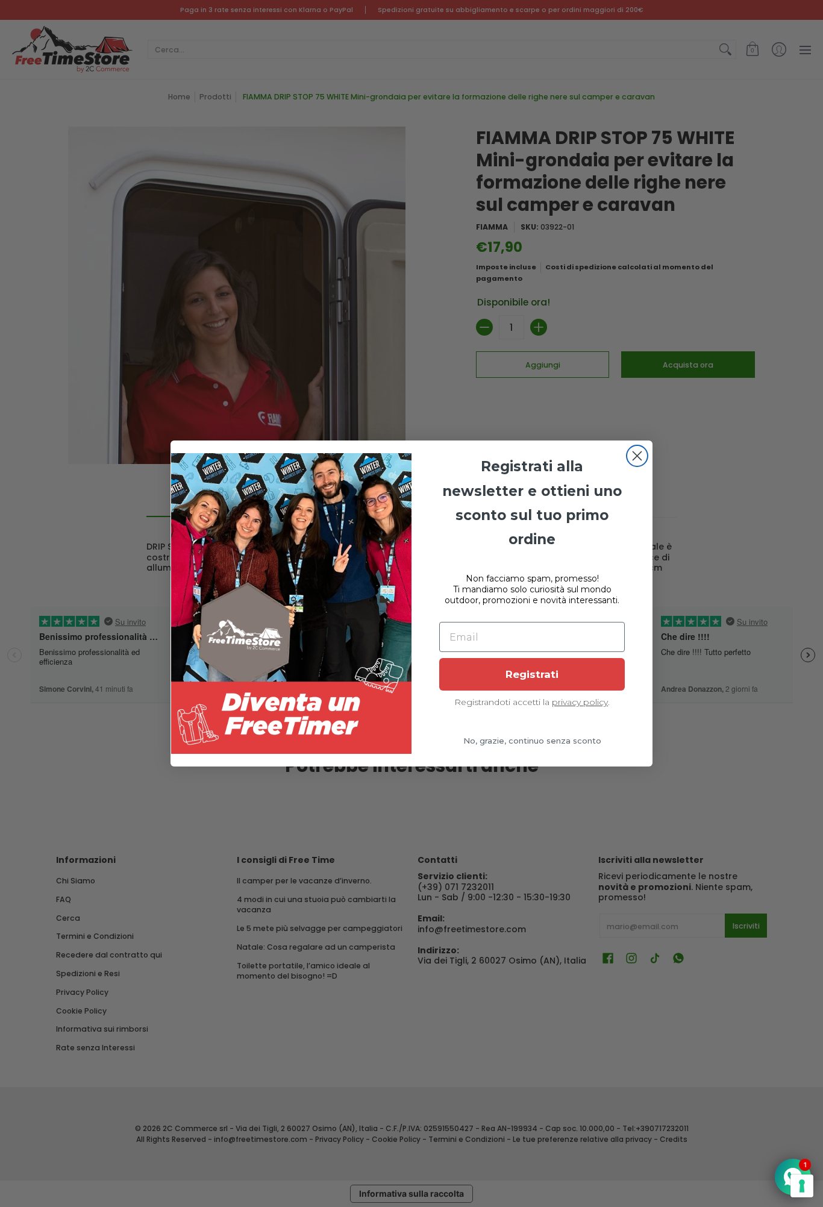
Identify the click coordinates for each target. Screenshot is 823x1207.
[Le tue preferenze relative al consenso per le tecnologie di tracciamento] (801, 1185)
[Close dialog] (637, 455)
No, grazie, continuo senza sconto (532, 740)
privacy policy (580, 702)
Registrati (532, 674)
